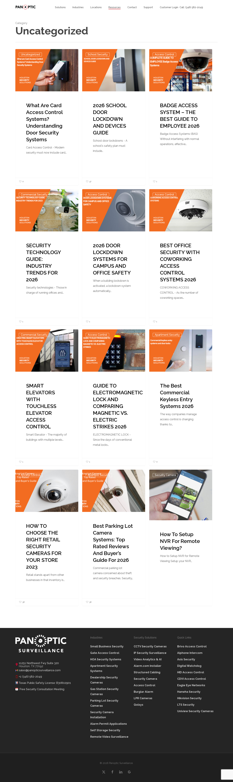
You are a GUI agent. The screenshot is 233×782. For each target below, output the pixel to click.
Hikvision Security (189, 698)
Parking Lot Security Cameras (104, 703)
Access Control (164, 54)
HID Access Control (190, 672)
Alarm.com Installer (147, 665)
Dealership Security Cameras (104, 680)
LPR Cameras (143, 698)
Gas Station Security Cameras (104, 691)
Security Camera (165, 475)
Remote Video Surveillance (109, 736)
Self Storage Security (105, 730)
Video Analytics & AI (148, 659)
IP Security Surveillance (150, 653)
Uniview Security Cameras (195, 711)
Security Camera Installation (102, 715)
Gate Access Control (104, 653)
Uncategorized (30, 54)
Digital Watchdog (189, 665)
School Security (98, 54)
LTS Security (185, 704)
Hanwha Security (188, 691)
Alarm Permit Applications (108, 723)
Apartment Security (167, 334)
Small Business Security (106, 646)
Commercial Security (34, 194)
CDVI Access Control (191, 678)
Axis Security (186, 659)
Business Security (99, 475)
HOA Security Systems (105, 659)
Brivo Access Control (192, 646)
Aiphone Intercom (189, 653)
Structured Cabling (147, 672)
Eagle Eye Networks (191, 685)
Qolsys (138, 704)
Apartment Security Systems (104, 668)
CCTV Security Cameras (150, 646)
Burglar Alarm (143, 691)
